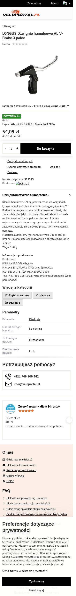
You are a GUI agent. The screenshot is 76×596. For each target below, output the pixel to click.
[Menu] (68, 13)
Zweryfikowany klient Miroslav (39, 406)
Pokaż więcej (36, 590)
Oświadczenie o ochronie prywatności (24, 571)
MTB (31, 351)
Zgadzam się (36, 581)
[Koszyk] (59, 13)
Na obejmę (35, 328)
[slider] (20, 44)
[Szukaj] (49, 13)
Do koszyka (45, 148)
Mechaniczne (36, 340)
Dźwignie (34, 319)
